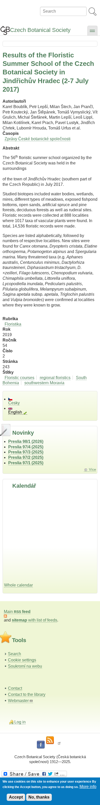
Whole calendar (18, 585)
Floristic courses (19, 377)
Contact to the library (26, 694)
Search (14, 654)
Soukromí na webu (25, 666)
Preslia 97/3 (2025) (25, 452)
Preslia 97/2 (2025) (25, 457)
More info (87, 786)
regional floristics (55, 377)
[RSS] (50, 740)
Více (92, 469)
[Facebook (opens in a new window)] (41, 745)
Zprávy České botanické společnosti (38, 139)
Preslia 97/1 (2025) (25, 463)
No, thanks (38, 797)
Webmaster (18, 700)
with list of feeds (34, 620)
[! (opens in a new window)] (59, 745)
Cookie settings (22, 660)
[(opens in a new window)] (50, 774)
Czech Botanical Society (40, 30)
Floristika (13, 324)
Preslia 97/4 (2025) (25, 447)
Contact (15, 688)
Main (17, 611)
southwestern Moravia (44, 383)
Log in (20, 722)
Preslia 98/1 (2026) (25, 441)
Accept (16, 797)
